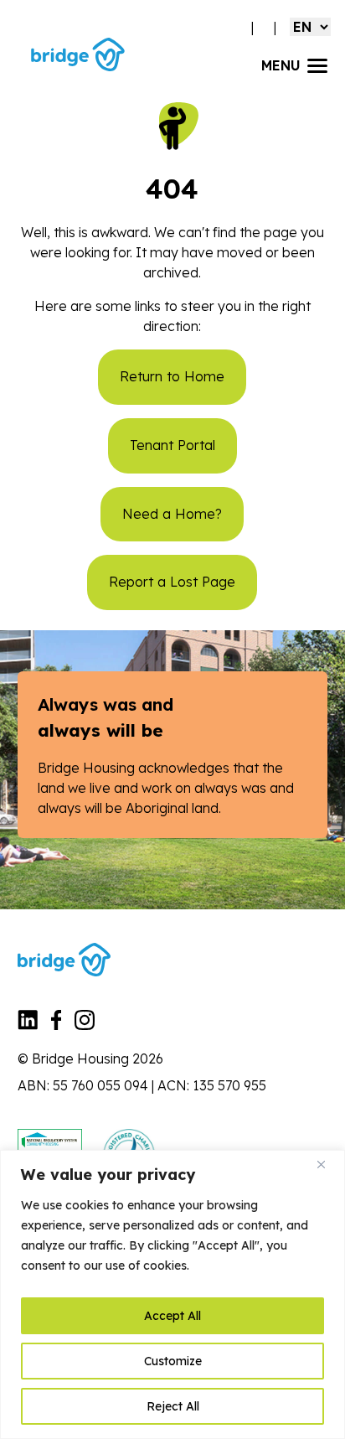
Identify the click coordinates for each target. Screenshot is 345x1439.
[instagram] (85, 1025)
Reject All (173, 1406)
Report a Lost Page (172, 581)
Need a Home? (172, 513)
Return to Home (172, 376)
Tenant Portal (172, 445)
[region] (172, 1294)
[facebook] (56, 1025)
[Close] (327, 1164)
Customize (173, 1361)
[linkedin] (28, 1025)
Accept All (172, 1315)
